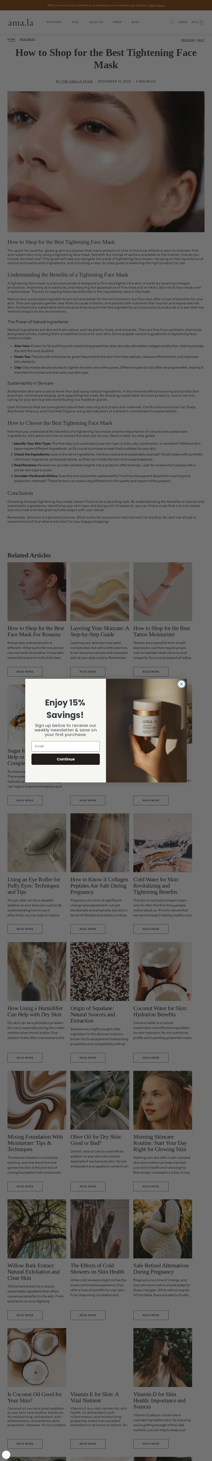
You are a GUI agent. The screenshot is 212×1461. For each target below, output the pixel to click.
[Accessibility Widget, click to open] (6, 1455)
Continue (66, 759)
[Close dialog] (181, 684)
